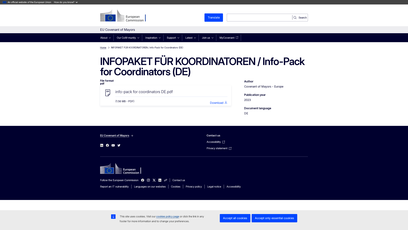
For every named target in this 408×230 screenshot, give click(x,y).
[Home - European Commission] (126, 16)
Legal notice (214, 186)
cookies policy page (167, 216)
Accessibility (233, 186)
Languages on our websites (150, 186)
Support (171, 37)
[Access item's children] (110, 37)
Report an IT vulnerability (114, 186)
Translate (214, 17)
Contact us (178, 180)
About (103, 37)
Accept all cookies (235, 218)
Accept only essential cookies (274, 218)
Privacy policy (194, 186)
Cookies (175, 186)
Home (103, 47)
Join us (206, 37)
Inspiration (151, 37)
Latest (189, 37)
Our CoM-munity (126, 37)
